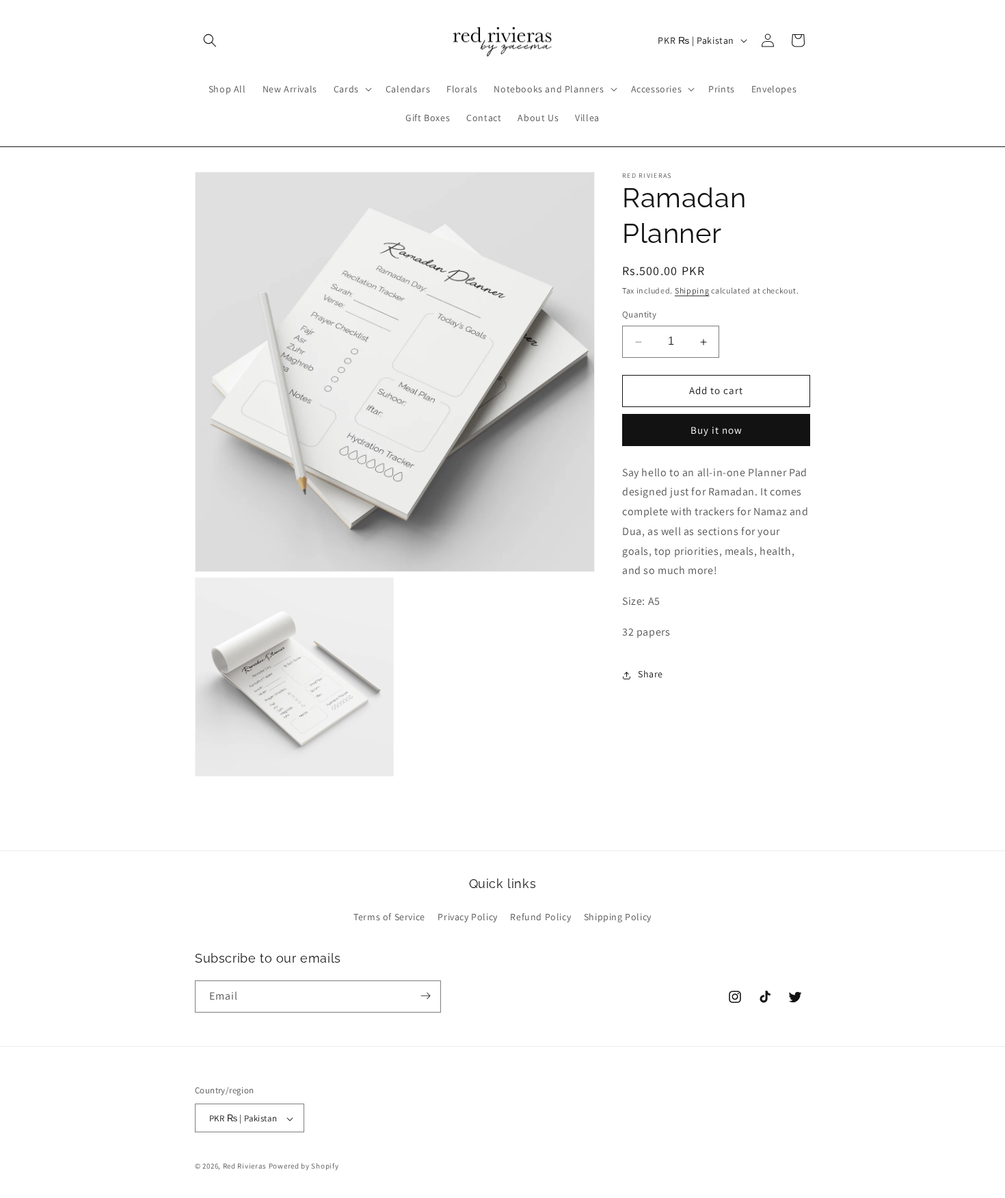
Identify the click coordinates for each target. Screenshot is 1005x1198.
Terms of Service (389, 917)
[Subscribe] (425, 996)
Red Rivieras (245, 1166)
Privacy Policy (467, 917)
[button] (210, 40)
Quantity (639, 315)
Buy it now (716, 430)
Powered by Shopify (304, 1166)
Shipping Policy (618, 917)
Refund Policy (540, 917)
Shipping (692, 290)
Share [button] (650, 674)
